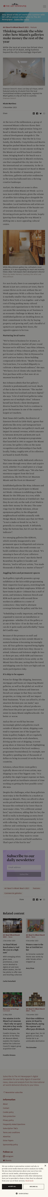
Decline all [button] (34, 1186)
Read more (29, 1181)
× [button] (45, 1166)
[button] (23, 1193)
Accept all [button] (12, 1186)
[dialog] (24, 1180)
